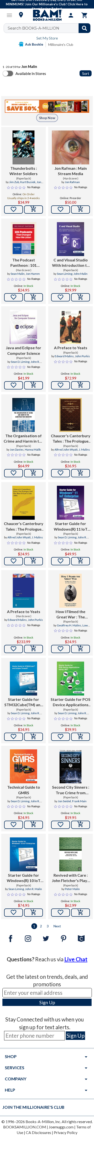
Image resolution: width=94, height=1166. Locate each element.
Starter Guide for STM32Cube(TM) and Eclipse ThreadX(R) (23, 702)
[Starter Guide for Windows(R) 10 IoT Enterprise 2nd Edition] (23, 854)
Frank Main (79, 801)
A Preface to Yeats (70, 347)
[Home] (47, 15)
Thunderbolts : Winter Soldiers (23, 171)
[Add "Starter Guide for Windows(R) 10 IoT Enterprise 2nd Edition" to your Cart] (33, 912)
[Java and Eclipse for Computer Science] (23, 327)
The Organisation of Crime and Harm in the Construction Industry (23, 438)
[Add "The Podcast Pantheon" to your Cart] (33, 297)
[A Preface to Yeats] (70, 327)
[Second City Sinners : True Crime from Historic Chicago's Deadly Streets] (70, 766)
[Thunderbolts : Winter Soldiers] (23, 147)
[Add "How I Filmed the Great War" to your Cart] (80, 649)
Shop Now (47, 118)
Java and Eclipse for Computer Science (23, 350)
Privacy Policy (65, 1132)
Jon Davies (17, 449)
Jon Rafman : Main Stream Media (70, 171)
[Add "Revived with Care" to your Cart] (80, 912)
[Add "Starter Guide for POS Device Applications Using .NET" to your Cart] (80, 737)
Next (57, 926)
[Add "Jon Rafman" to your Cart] (80, 209)
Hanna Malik (33, 449)
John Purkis (82, 356)
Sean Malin (18, 273)
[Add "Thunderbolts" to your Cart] (33, 209)
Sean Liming (64, 273)
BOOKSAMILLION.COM (24, 1127)
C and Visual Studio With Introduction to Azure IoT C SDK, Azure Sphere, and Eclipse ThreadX (70, 263)
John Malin (80, 273)
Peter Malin (72, 889)
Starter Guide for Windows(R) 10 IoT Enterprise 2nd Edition (23, 878)
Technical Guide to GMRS (23, 790)
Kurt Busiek (27, 182)
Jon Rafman (72, 182)
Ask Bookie (34, 44)
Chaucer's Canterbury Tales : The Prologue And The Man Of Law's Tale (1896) (70, 438)
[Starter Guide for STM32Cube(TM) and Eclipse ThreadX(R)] (23, 678)
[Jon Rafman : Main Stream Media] (70, 147)
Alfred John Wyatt (66, 449)
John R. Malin (33, 889)
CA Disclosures (38, 1132)
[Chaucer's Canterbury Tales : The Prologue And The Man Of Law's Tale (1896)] (70, 415)
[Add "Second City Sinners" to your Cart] (80, 825)
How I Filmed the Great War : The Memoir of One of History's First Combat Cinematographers (70, 614)
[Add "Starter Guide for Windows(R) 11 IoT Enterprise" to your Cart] (80, 561)
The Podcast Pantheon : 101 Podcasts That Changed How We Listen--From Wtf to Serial (23, 263)
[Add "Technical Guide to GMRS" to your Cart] (33, 825)
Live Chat (75, 959)
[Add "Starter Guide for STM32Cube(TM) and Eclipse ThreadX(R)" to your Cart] (33, 737)
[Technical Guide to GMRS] (23, 766)
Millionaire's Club (60, 44)
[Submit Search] (84, 28)
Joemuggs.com (61, 1127)
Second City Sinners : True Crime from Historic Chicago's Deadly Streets (70, 790)
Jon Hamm (33, 273)
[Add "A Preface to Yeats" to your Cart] (80, 385)
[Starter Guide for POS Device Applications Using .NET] (70, 678)
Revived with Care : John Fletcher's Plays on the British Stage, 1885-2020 (70, 878)
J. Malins (84, 449)
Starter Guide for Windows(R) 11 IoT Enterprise (70, 526)
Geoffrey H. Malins (69, 625)
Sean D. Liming (20, 362)
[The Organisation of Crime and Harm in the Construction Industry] (23, 415)
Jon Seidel (64, 801)
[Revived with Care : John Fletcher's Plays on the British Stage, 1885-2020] (70, 854)
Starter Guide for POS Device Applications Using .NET (70, 702)
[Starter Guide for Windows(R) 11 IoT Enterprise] (70, 503)
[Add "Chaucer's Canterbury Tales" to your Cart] (80, 473)
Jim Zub (14, 182)
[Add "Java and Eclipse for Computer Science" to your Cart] (33, 385)
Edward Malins (64, 356)
